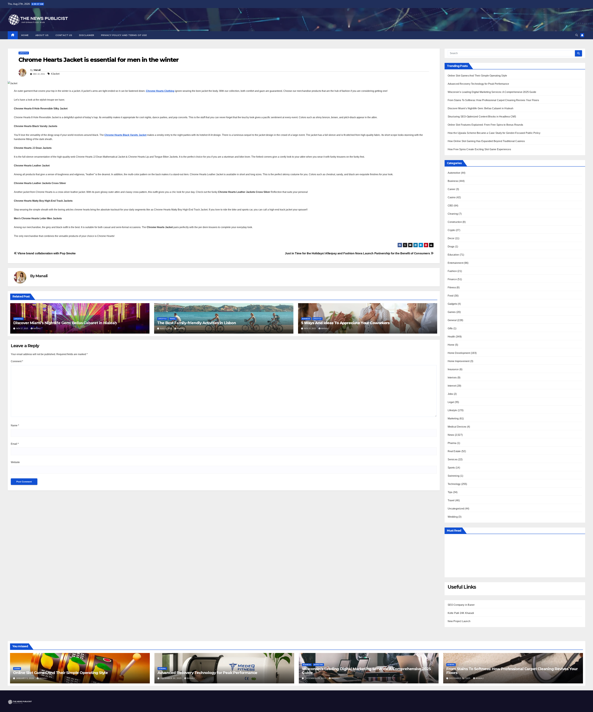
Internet (452, 385)
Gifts (450, 328)
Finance (452, 279)
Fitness (452, 287)
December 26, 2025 (460, 678)
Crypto (451, 230)
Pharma (452, 443)
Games (452, 312)
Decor (451, 238)
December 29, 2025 (316, 678)
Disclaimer (86, 35)
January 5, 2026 (25, 678)
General (452, 320)
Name (15, 425)
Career (451, 189)
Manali (37, 70)
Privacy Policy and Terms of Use (124, 35)
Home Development (459, 353)
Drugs (451, 246)
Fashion (452, 271)
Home (25, 35)
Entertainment (455, 263)
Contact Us (63, 35)
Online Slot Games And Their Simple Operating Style (477, 75)
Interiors (452, 377)
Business (306, 319)
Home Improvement (459, 361)
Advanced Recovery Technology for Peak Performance (478, 84)
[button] (576, 35)
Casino (452, 197)
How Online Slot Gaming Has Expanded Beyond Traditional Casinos (486, 141)
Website (15, 462)
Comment (17, 361)
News (451, 435)
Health (451, 336)
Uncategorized (456, 508)
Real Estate (454, 451)
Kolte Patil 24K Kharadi (461, 613)
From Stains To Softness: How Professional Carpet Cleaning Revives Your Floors (493, 100)
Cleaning (453, 213)
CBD (450, 205)
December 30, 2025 (171, 678)
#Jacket (55, 73)
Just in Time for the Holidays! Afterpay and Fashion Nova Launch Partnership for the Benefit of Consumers (358, 253)
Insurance (453, 369)
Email (15, 444)
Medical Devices (457, 426)
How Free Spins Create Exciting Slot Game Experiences (479, 149)
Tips (450, 492)
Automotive (454, 173)
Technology (454, 484)
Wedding (453, 516)
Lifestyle (23, 53)
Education (453, 254)
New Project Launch (459, 621)
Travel (173, 319)
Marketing (453, 418)
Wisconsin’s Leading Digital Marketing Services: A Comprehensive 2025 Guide (492, 92)
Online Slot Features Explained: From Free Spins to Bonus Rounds (485, 124)
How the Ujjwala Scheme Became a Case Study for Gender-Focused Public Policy (494, 133)
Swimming (454, 476)
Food (451, 295)
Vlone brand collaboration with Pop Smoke (46, 253)
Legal (451, 402)
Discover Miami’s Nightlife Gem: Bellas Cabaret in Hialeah (65, 323)
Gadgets (452, 304)
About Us (42, 35)
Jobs (450, 394)
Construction (455, 222)
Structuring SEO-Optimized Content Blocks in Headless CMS (482, 116)
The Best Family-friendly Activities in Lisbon (196, 323)
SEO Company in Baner (461, 605)
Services (453, 459)
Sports (451, 467)
